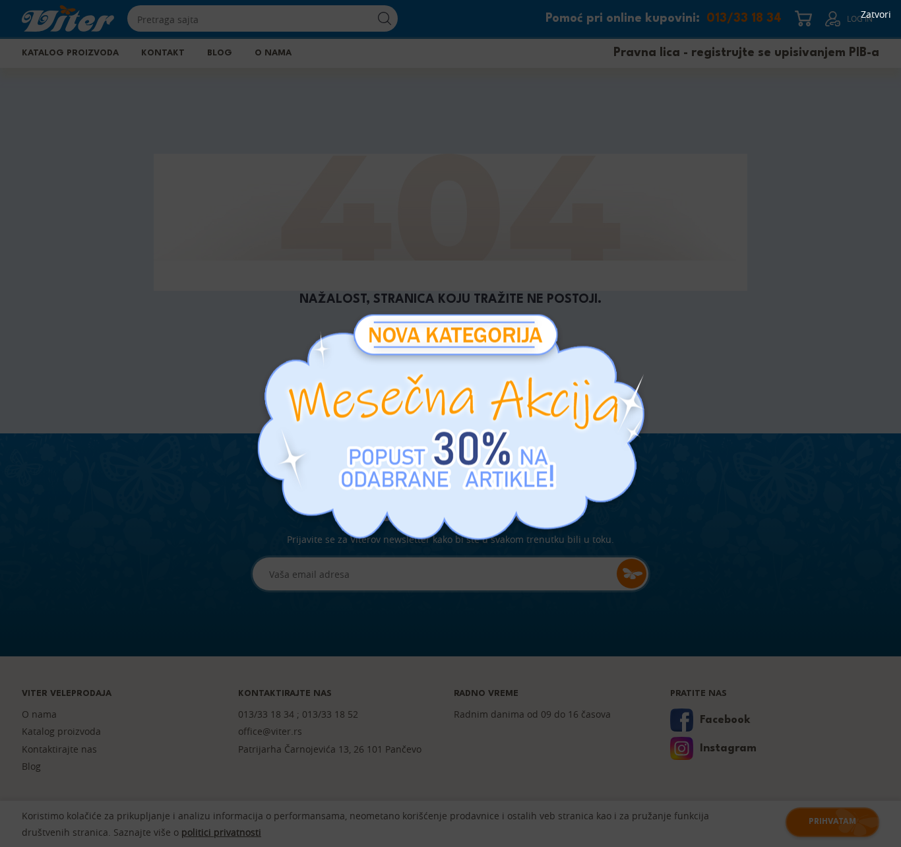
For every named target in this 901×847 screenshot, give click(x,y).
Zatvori (876, 14)
